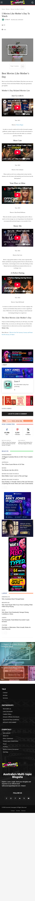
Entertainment (6, 454)
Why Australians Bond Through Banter (13, 599)
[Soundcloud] (19, 798)
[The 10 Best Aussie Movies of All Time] (14, 673)
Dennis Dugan (19, 124)
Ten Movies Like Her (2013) (10, 470)
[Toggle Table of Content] (22, 66)
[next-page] (6, 487)
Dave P (8, 19)
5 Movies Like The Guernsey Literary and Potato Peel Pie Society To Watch (9, 444)
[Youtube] (28, 798)
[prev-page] (3, 487)
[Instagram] (11, 798)
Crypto (4, 617)
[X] (14, 389)
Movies (8, 9)
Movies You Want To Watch (17, 9)
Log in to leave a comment (17, 414)
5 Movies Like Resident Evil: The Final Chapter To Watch (25, 443)
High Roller (5, 602)
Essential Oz (6, 596)
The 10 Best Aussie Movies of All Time (13, 464)
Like (7, 428)
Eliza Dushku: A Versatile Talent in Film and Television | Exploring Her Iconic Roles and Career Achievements (17, 482)
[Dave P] (3, 19)
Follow (17, 428)
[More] (22, 34)
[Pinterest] (15, 798)
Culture (4, 625)
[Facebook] (6, 798)
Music (3, 610)
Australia (5, 462)
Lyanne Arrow (4, 664)
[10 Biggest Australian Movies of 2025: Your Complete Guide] (17, 654)
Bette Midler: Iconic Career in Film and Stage (15, 476)
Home (3, 9)
